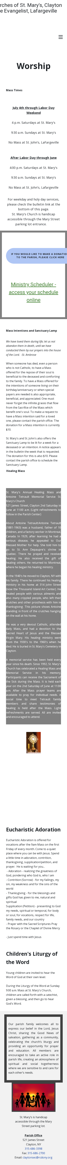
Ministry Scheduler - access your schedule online (33, 292)
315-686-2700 (36, 1153)
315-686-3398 (33, 1149)
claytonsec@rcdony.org (37, 1157)
